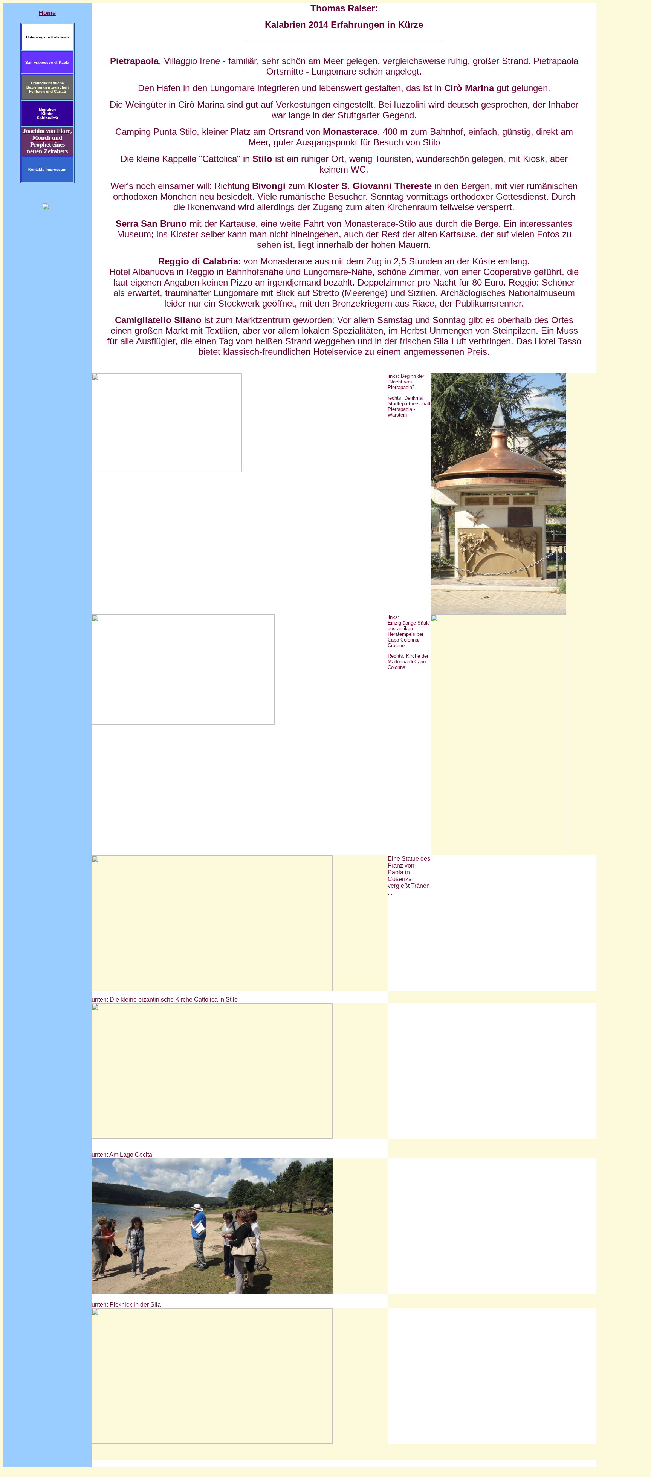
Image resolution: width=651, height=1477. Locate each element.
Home (47, 13)
